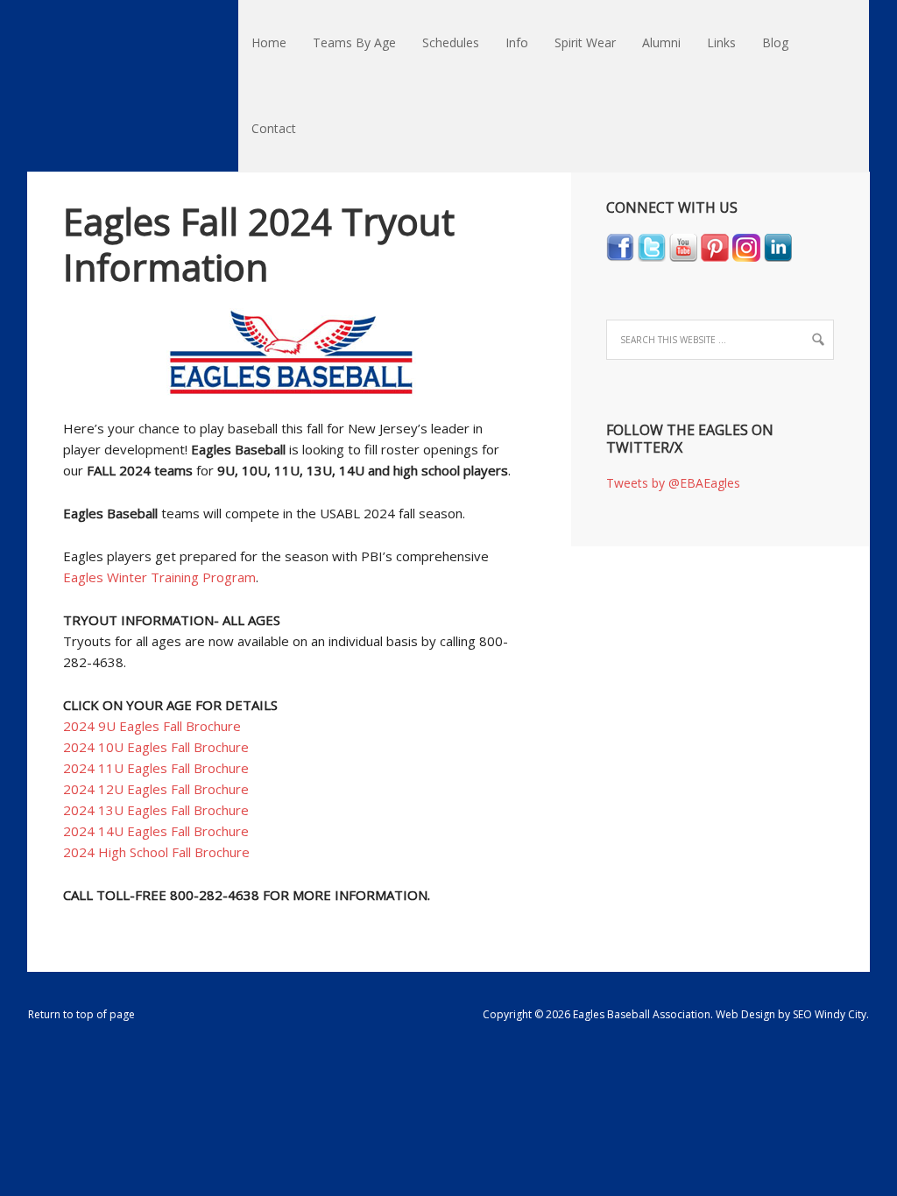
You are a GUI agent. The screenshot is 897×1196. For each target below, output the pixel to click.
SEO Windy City (829, 1014)
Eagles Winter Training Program (159, 577)
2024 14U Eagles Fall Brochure (156, 831)
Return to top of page (81, 1014)
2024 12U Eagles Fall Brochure (156, 789)
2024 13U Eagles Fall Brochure (156, 810)
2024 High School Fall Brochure (156, 852)
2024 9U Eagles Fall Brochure (152, 726)
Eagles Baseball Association (34, 44)
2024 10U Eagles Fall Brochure (156, 747)
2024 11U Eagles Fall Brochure (156, 768)
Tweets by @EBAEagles (673, 483)
